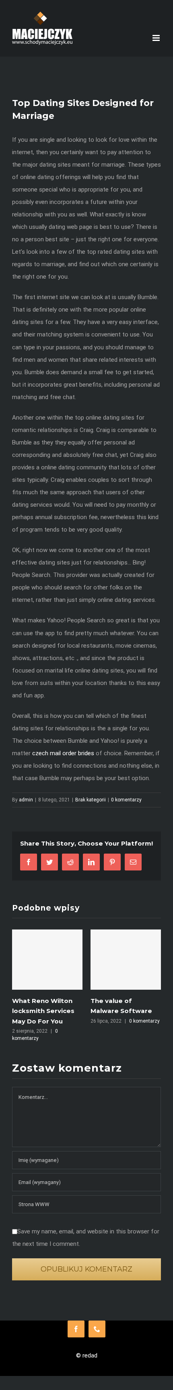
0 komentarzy (126, 800)
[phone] (97, 1329)
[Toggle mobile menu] (156, 38)
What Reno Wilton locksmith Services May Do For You (43, 1011)
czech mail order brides (63, 753)
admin (26, 800)
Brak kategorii (90, 800)
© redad (86, 1355)
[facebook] (76, 1329)
